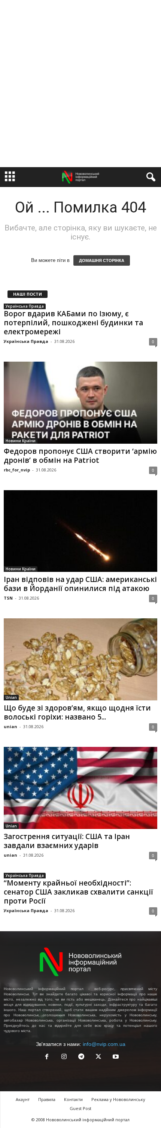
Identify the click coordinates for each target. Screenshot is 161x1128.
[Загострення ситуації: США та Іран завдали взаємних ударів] (80, 788)
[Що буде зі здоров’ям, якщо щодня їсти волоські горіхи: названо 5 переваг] (80, 659)
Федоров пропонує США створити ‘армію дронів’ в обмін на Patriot (80, 455)
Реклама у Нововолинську (118, 1099)
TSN (8, 598)
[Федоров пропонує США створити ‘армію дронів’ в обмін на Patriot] (80, 403)
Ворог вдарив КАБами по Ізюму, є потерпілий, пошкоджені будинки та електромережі (73, 323)
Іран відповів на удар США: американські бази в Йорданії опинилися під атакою (80, 583)
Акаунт (23, 1099)
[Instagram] (64, 1057)
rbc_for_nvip (17, 470)
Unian (11, 697)
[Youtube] (115, 1057)
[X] (98, 1057)
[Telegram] (81, 1057)
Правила (46, 1099)
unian (10, 726)
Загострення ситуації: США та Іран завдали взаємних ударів (67, 841)
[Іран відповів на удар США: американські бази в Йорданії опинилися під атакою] (80, 531)
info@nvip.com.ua (104, 1044)
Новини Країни (21, 440)
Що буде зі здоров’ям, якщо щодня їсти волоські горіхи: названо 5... (77, 712)
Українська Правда (25, 306)
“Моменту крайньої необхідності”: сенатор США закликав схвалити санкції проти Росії (78, 892)
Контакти (73, 1099)
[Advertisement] (80, 83)
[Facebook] (46, 1057)
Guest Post (80, 1108)
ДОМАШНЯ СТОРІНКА (101, 260)
